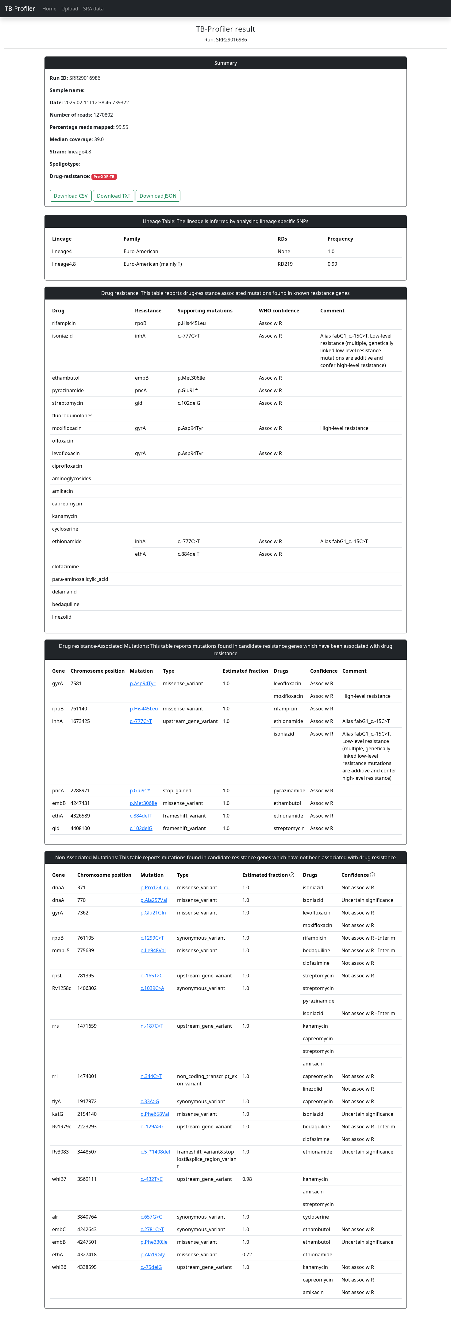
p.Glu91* (140, 790)
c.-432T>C (152, 1179)
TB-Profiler (20, 8)
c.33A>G (150, 1101)
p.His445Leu (144, 708)
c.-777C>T (141, 721)
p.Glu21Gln (153, 912)
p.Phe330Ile (154, 1242)
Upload (69, 8)
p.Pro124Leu (155, 887)
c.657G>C (151, 1216)
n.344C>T (151, 1076)
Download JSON (158, 195)
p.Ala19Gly (153, 1254)
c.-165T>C (152, 975)
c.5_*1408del (155, 1151)
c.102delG (141, 828)
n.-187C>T (152, 1025)
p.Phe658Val (155, 1114)
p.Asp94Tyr (143, 683)
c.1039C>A (152, 988)
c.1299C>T (152, 937)
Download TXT (113, 195)
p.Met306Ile (143, 803)
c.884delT (141, 815)
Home (49, 8)
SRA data (93, 8)
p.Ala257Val (154, 900)
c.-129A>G (152, 1126)
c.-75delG (151, 1267)
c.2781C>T (152, 1229)
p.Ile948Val (153, 950)
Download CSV (71, 195)
